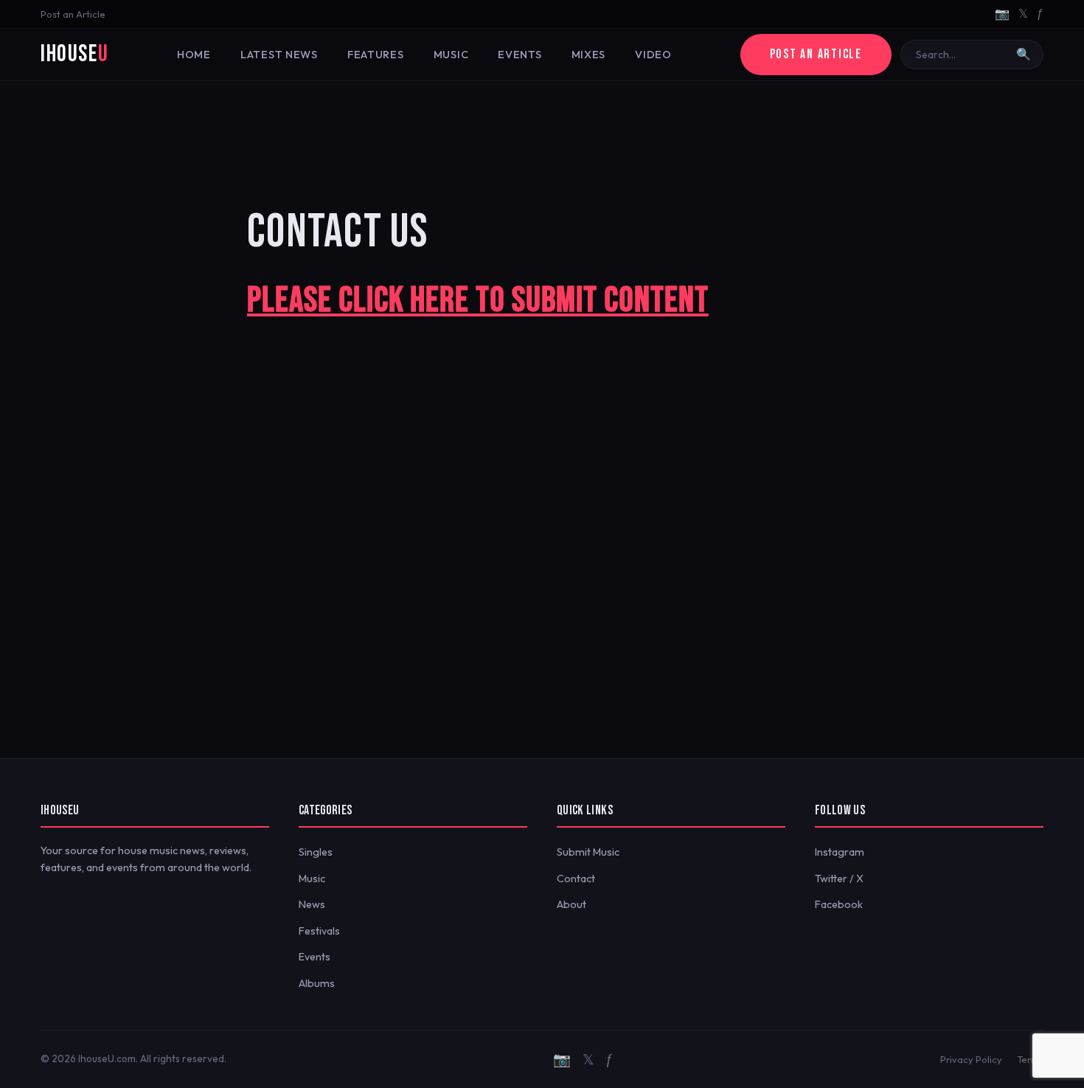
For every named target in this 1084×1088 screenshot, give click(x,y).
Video (653, 54)
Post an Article (73, 14)
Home (194, 54)
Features (375, 54)
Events (519, 54)
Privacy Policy (971, 1059)
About (571, 904)
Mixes (588, 54)
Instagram (839, 852)
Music (451, 54)
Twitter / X (839, 878)
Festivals (319, 931)
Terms (1030, 1059)
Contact (576, 878)
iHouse (74, 54)
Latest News (279, 54)
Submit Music (588, 852)
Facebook (839, 904)
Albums (317, 983)
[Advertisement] (542, 129)
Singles (316, 852)
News (312, 904)
